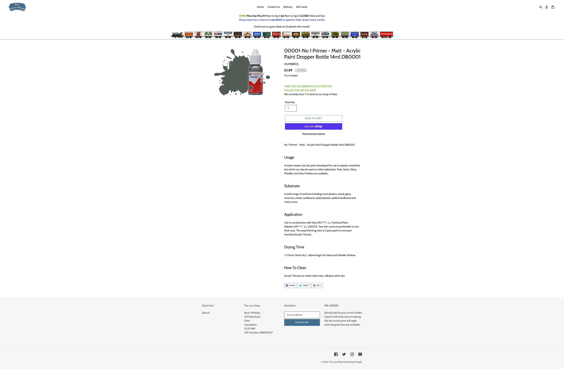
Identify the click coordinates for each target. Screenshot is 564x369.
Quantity (290, 102)
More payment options (313, 133)
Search (206, 312)
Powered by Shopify (352, 362)
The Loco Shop (336, 362)
